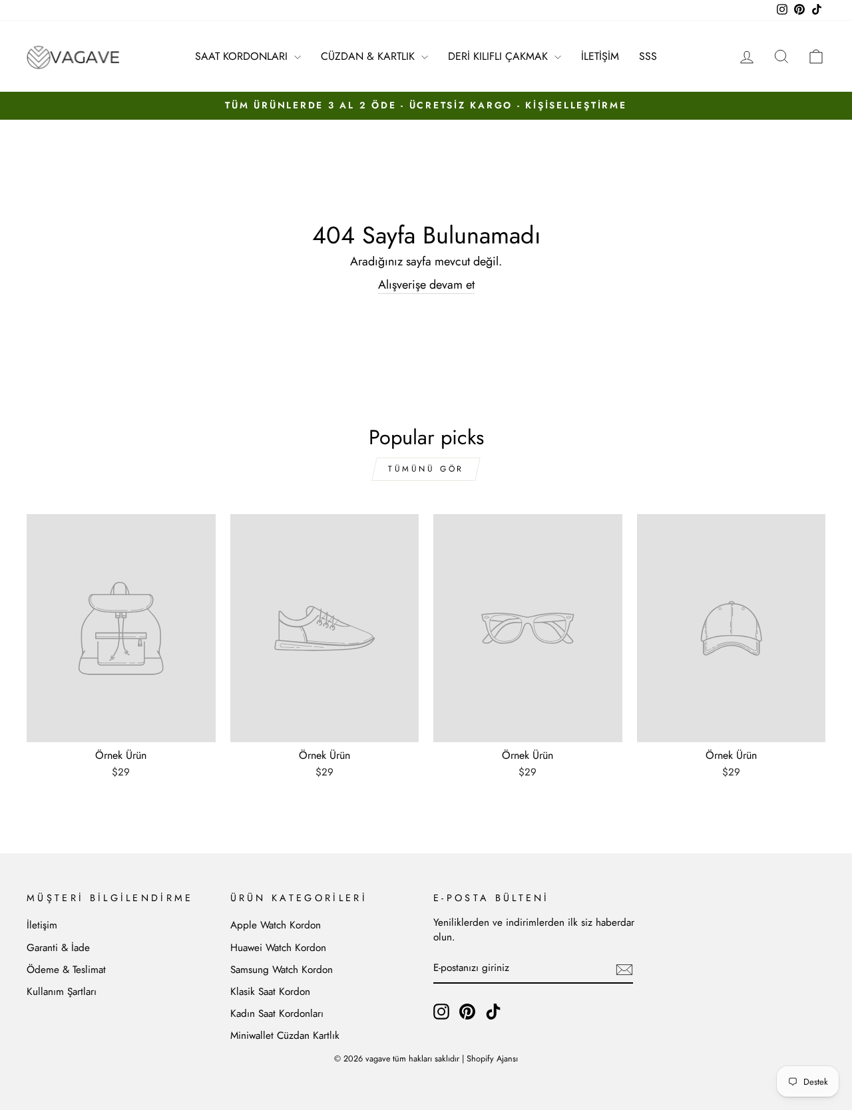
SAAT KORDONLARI (243, 56)
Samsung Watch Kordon (281, 969)
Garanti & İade (58, 947)
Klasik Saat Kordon (270, 991)
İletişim (42, 925)
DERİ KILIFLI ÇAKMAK (499, 56)
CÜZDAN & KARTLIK (369, 56)
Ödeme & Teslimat (66, 969)
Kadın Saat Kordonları (276, 1013)
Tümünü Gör (426, 469)
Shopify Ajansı (492, 1059)
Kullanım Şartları (62, 991)
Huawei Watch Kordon (278, 947)
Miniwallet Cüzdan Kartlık (284, 1035)
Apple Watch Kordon (275, 925)
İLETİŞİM (600, 56)
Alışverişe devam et (426, 285)
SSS (648, 56)
